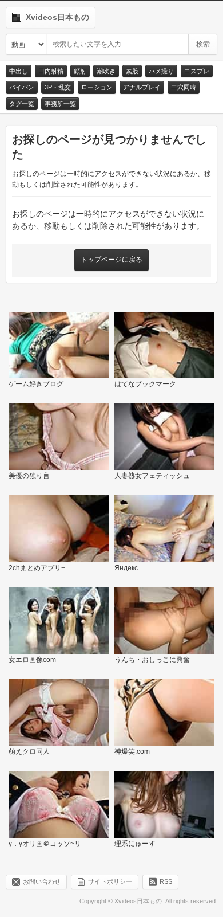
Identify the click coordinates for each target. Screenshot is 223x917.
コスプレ (196, 71)
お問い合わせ (42, 881)
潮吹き (106, 71)
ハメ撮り (161, 71)
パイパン (21, 87)
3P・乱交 (58, 87)
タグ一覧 (21, 103)
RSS (166, 881)
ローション (97, 87)
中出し (18, 71)
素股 (132, 71)
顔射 (80, 71)
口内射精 (50, 71)
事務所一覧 (60, 103)
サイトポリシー (110, 881)
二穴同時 (183, 87)
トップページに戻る (111, 260)
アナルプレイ (142, 87)
